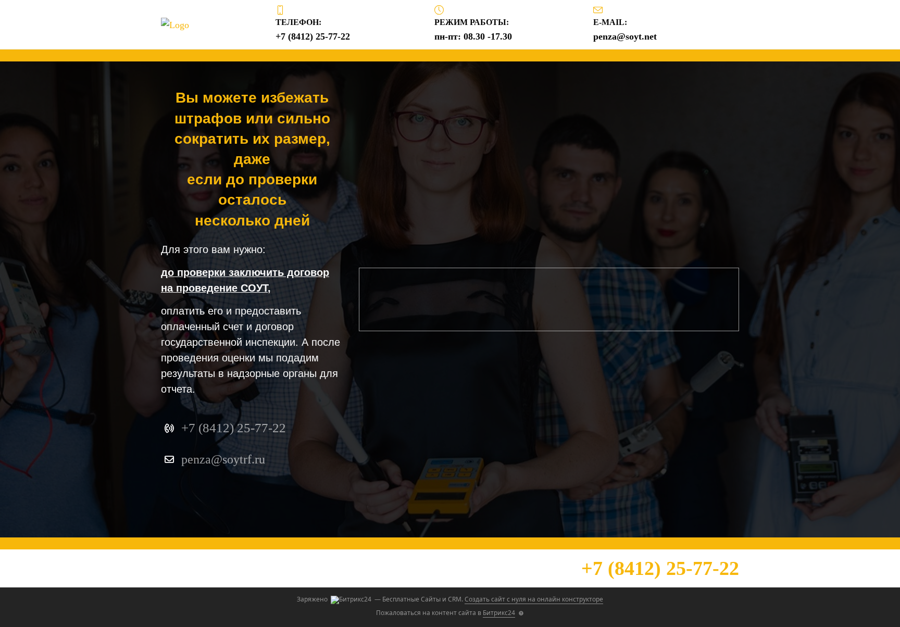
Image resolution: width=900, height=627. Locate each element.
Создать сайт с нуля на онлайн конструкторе (534, 599)
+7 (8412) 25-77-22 (660, 568)
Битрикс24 (499, 612)
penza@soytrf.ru (223, 459)
